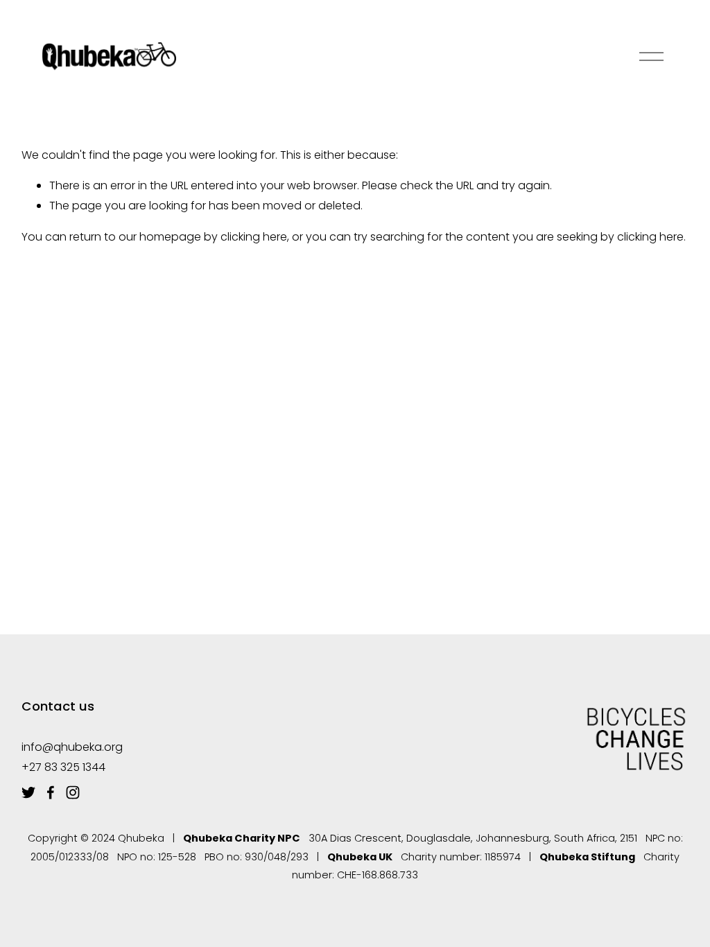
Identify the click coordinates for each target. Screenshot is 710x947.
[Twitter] (28, 792)
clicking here (253, 237)
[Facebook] (51, 792)
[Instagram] (73, 792)
